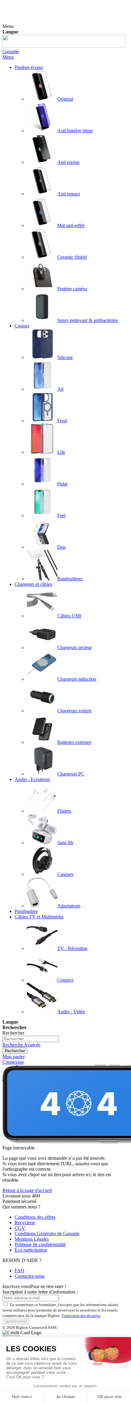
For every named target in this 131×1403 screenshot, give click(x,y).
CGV (20, 1228)
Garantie (10, 51)
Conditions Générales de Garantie (47, 1233)
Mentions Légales (32, 1239)
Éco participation (31, 1250)
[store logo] (63, 46)
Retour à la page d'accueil (27, 1190)
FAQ (19, 1270)
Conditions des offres (35, 1217)
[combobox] (30, 1039)
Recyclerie (25, 1222)
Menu (8, 57)
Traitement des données (81, 1315)
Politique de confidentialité (40, 1244)
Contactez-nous (29, 1276)
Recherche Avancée (21, 1044)
